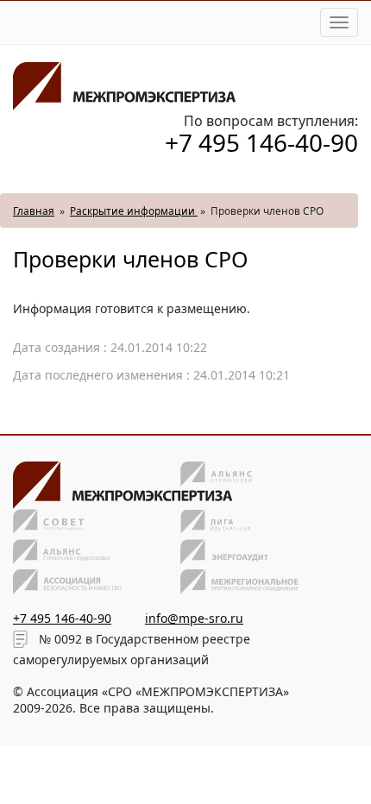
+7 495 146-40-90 (261, 142)
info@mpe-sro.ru (194, 618)
